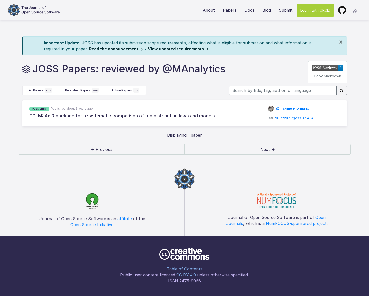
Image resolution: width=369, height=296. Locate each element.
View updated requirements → (178, 48)
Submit (286, 10)
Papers (229, 10)
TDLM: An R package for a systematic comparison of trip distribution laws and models (122, 115)
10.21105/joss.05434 (294, 118)
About (209, 10)
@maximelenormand (292, 108)
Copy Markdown (327, 76)
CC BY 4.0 (186, 274)
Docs (249, 10)
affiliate (124, 218)
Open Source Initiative (91, 224)
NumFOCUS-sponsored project (296, 223)
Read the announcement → (116, 48)
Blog (266, 10)
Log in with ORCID (315, 10)
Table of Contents (184, 268)
